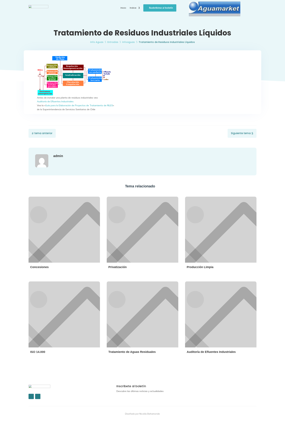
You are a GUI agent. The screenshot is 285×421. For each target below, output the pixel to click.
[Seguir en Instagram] (37, 396)
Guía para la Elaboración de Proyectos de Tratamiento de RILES (79, 105)
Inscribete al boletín (131, 386)
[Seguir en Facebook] (31, 396)
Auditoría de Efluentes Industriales (55, 101)
